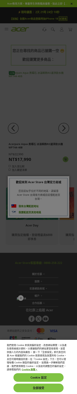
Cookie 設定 (38, 377)
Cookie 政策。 (30, 369)
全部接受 (38, 388)
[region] (38, 367)
